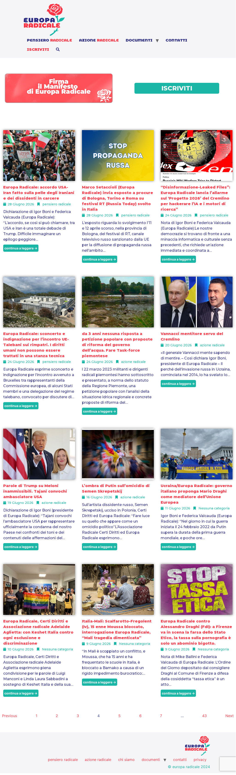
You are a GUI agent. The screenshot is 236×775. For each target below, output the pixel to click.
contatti (176, 40)
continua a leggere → (20, 248)
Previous (9, 715)
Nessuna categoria (214, 508)
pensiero (49, 40)
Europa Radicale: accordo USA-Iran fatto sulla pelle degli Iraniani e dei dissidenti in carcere (38, 192)
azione (99, 40)
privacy (200, 759)
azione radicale (133, 362)
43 (204, 715)
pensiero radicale (56, 204)
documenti (139, 40)
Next (229, 715)
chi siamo (126, 759)
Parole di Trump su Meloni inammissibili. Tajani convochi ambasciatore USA (35, 491)
